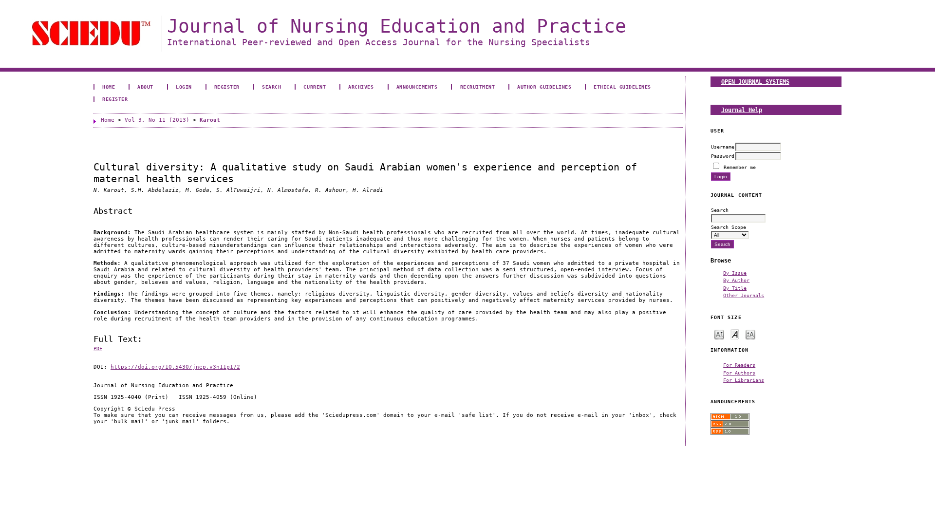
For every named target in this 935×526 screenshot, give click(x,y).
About (145, 87)
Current (314, 87)
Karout (210, 120)
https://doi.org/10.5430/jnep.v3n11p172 (175, 367)
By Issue (735, 273)
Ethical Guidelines (622, 87)
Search (271, 87)
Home (108, 87)
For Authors (739, 373)
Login (184, 87)
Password (722, 156)
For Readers (739, 365)
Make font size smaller (719, 333)
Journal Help (741, 109)
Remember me (740, 167)
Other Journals (743, 295)
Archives (361, 87)
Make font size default (735, 333)
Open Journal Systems (755, 81)
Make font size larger (750, 333)
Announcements (417, 87)
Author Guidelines (544, 87)
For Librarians (743, 380)
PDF (98, 348)
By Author (736, 280)
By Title (735, 288)
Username (722, 147)
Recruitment (477, 87)
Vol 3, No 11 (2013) (157, 120)
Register (227, 87)
